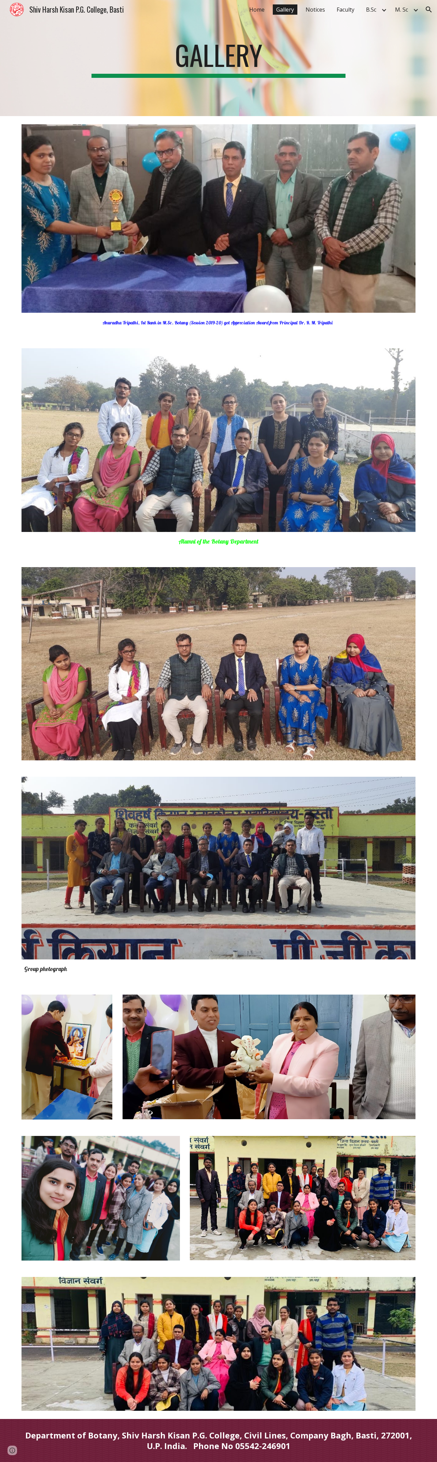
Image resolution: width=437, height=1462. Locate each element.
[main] (218, 58)
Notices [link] (315, 9)
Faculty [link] (345, 9)
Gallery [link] (285, 9)
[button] (429, 9)
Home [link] (257, 9)
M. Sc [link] (401, 9)
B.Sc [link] (371, 9)
